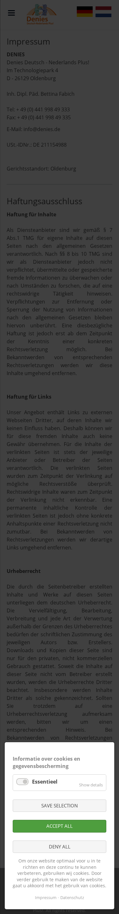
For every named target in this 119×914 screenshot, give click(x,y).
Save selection (59, 805)
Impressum (45, 897)
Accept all (59, 826)
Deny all (59, 846)
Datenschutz (72, 897)
